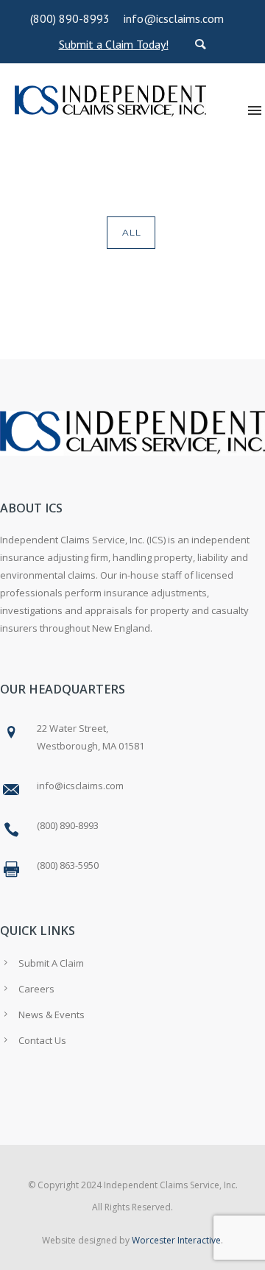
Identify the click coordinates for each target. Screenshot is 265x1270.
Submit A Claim (51, 963)
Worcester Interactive (176, 1240)
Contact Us (42, 1040)
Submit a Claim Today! (114, 44)
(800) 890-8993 (70, 18)
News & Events (51, 1014)
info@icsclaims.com (174, 18)
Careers (36, 988)
